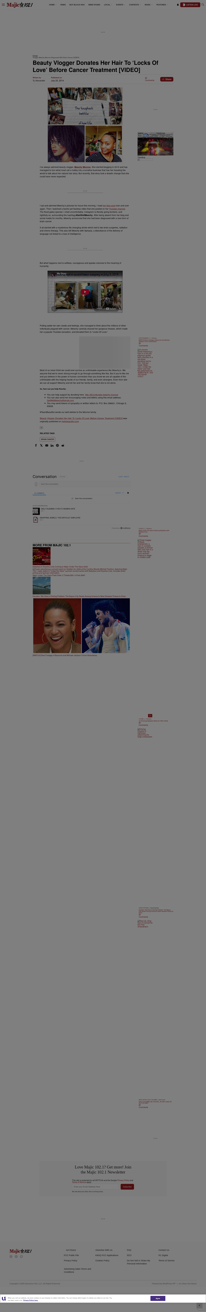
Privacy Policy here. (30, 1300)
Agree (158, 1298)
